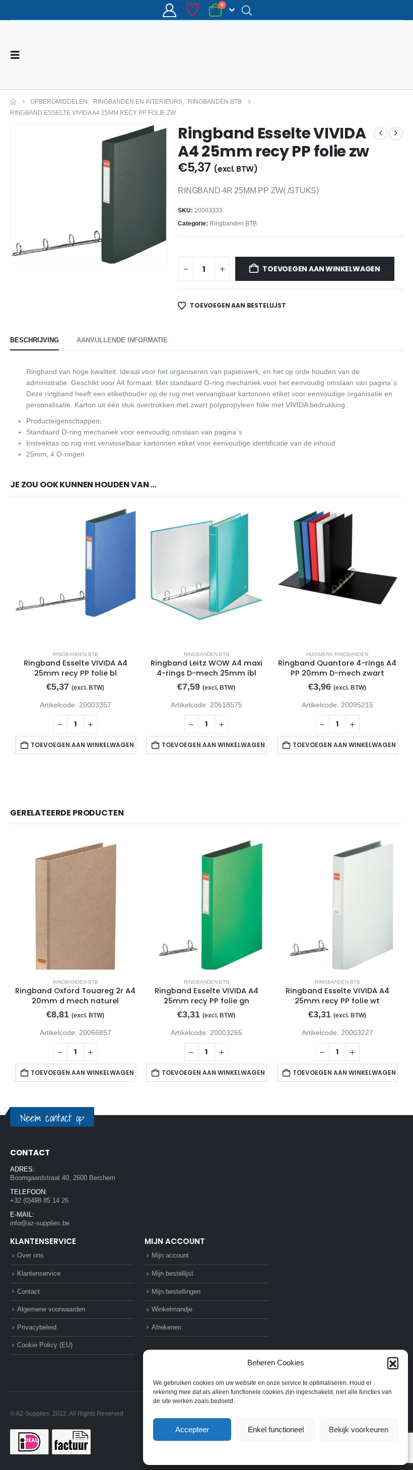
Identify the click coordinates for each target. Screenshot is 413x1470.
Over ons (30, 1255)
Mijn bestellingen (176, 1291)
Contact (28, 1291)
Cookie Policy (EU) (45, 1345)
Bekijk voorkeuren (358, 1429)
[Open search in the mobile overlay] (247, 10)
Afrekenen (166, 1327)
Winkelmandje (172, 1309)
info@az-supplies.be (40, 1223)
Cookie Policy (252, 1451)
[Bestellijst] (192, 10)
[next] (396, 133)
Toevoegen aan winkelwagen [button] (82, 745)
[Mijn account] (169, 10)
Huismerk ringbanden (337, 654)
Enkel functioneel (276, 1429)
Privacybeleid (294, 1451)
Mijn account (170, 1255)
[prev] (381, 133)
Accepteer (192, 1429)
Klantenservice (38, 1273)
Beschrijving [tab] (34, 340)
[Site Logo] (365, 54)
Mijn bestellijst (172, 1273)
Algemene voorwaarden (51, 1309)
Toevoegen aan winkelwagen (321, 269)
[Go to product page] (75, 575)
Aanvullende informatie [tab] (122, 340)
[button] (393, 1363)
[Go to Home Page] (13, 101)
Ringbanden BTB (233, 223)
